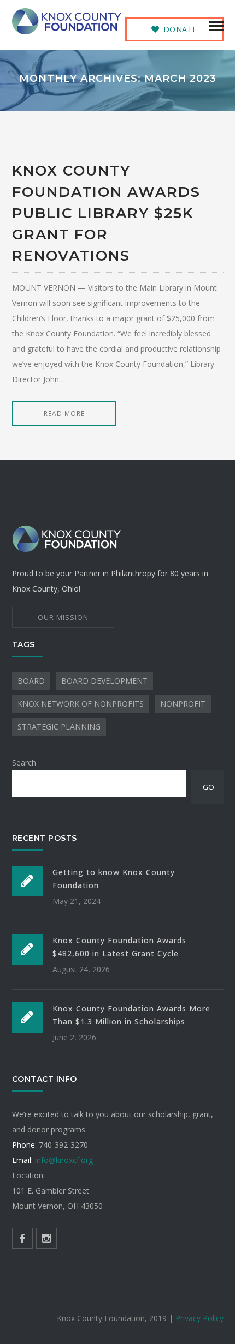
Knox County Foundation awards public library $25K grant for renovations (106, 213)
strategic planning (59, 726)
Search (24, 762)
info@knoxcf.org (64, 1160)
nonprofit (182, 703)
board (31, 681)
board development (104, 681)
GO (208, 787)
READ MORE (64, 413)
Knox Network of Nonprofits (80, 703)
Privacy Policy (199, 1318)
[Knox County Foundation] (66, 20)
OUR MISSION (63, 617)
